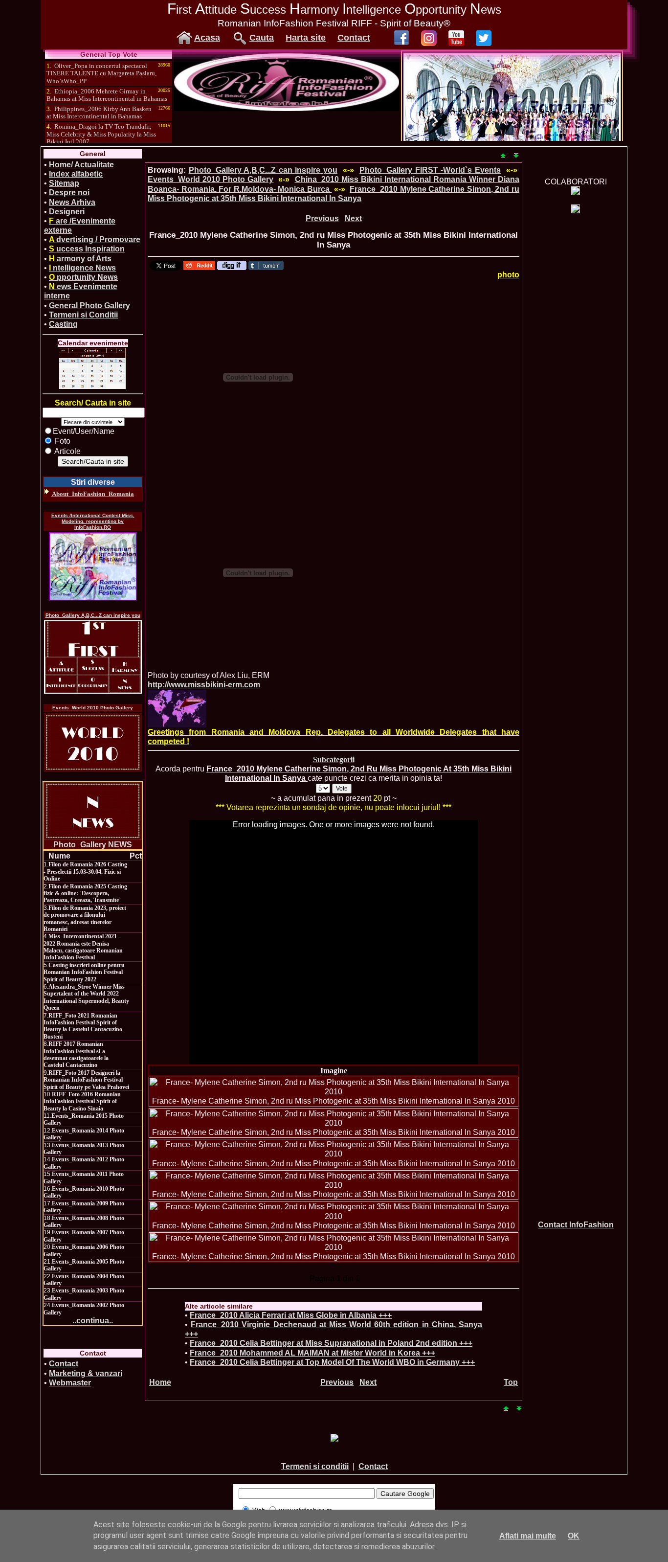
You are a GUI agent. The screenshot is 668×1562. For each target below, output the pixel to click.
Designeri (67, 211)
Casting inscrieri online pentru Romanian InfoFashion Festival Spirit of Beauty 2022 (84, 972)
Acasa (207, 38)
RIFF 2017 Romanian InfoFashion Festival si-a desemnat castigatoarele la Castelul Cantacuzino (76, 1054)
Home (160, 1382)
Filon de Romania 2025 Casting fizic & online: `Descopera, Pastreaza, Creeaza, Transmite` (85, 893)
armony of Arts (80, 258)
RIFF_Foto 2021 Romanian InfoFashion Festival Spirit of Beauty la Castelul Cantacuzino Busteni (83, 1026)
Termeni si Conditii (83, 315)
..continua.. (92, 1320)
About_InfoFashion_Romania (92, 494)
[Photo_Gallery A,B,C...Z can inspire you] (93, 657)
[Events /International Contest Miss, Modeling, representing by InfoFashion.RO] (93, 566)
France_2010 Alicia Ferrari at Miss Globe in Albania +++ (291, 1315)
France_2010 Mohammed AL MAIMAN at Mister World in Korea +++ (312, 1353)
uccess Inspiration (87, 249)
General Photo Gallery (89, 305)
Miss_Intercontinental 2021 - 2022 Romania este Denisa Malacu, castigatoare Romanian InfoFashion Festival (83, 947)
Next (353, 218)
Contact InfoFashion (576, 1225)
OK (573, 1536)
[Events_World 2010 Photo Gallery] (93, 742)
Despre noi (69, 192)
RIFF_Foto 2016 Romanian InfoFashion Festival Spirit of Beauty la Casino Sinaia (82, 1101)
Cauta (261, 38)
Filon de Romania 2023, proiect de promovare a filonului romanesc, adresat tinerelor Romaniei (85, 918)
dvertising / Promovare (94, 239)
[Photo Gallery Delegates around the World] (177, 708)
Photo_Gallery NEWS (92, 844)
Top (511, 1382)
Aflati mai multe (527, 1536)
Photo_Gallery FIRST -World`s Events (430, 170)
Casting (63, 324)
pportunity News (83, 277)
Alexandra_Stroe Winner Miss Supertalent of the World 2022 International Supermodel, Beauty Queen (86, 997)
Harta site (306, 38)
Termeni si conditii (315, 1466)
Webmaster (70, 1383)
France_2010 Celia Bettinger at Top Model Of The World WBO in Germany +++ (332, 1362)
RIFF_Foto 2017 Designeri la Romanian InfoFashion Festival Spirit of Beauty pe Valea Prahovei (86, 1079)
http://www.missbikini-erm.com (204, 684)
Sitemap (64, 183)
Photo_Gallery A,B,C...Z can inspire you (92, 615)
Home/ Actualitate (81, 164)
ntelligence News (82, 268)
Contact (353, 38)
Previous (322, 218)
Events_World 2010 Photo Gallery (92, 707)
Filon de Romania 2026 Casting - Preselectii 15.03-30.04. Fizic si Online (85, 871)
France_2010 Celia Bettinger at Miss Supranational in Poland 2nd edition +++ (331, 1343)
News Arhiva (72, 202)
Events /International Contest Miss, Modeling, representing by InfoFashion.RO (92, 521)
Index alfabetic (76, 174)
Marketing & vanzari (85, 1373)
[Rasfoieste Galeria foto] (286, 108)
